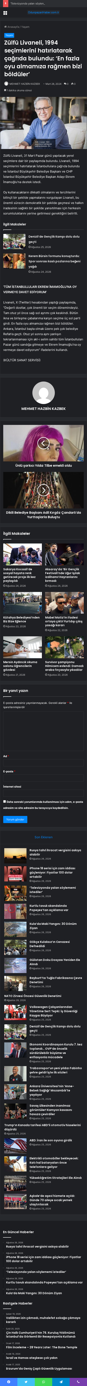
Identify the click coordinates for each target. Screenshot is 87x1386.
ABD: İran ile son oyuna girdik (51, 1140)
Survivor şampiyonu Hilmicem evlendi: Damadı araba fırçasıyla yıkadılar (64, 666)
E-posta (9, 771)
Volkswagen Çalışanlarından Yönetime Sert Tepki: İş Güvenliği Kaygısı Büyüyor (53, 1011)
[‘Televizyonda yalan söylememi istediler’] (15, 893)
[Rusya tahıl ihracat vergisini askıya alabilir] (15, 855)
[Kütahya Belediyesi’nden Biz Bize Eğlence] (22, 603)
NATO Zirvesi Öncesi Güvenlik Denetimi (32, 996)
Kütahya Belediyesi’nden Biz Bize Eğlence (21, 619)
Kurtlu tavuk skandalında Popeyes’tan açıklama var (49, 908)
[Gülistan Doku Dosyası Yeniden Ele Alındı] (15, 965)
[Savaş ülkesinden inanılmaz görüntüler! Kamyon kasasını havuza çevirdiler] (15, 1111)
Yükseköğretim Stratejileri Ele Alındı (56, 1178)
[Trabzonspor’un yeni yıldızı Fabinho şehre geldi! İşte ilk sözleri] (15, 1073)
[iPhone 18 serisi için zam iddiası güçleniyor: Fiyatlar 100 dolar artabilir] (15, 873)
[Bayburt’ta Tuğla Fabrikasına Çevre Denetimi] (15, 983)
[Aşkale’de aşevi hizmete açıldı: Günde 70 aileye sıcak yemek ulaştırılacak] (15, 1201)
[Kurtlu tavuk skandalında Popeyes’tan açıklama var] (15, 911)
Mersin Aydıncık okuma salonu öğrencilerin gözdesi (20, 666)
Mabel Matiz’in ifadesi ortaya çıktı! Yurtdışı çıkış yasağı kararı (64, 621)
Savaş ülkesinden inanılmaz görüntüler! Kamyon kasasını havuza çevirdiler (51, 1110)
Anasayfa (13, 26)
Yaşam (25, 26)
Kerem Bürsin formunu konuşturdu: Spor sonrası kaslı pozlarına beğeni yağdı (55, 261)
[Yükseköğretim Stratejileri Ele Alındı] (15, 1183)
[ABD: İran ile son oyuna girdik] (15, 1145)
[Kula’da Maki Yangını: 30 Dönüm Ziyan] (15, 929)
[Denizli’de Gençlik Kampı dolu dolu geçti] (14, 241)
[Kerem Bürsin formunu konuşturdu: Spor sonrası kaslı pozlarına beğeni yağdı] (14, 261)
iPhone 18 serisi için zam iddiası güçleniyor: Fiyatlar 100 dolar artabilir (52, 872)
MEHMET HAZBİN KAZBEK (25, 83)
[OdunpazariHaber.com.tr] (43, 12)
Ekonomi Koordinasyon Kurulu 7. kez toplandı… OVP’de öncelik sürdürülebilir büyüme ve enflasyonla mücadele (56, 1050)
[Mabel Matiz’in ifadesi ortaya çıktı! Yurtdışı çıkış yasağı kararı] (64, 603)
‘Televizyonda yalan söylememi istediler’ (35, 3)
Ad (6, 756)
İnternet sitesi (12, 786)
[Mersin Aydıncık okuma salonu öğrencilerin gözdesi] (22, 647)
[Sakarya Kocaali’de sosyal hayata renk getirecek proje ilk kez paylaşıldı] (22, 554)
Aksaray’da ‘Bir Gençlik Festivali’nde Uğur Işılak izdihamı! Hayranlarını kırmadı (62, 575)
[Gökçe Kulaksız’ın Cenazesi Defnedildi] (15, 947)
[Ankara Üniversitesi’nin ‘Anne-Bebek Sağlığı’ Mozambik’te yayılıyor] (15, 1091)
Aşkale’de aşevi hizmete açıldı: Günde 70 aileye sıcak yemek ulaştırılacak (52, 1200)
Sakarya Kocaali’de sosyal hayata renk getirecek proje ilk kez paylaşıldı (19, 575)
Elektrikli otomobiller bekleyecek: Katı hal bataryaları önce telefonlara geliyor (54, 1162)
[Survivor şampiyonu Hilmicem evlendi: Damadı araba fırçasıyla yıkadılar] (64, 647)
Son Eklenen (44, 837)
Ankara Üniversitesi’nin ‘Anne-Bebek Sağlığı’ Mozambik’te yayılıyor (52, 1090)
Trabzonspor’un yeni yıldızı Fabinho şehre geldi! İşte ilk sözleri (56, 1070)
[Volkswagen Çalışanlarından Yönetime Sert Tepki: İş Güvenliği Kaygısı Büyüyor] (15, 1012)
